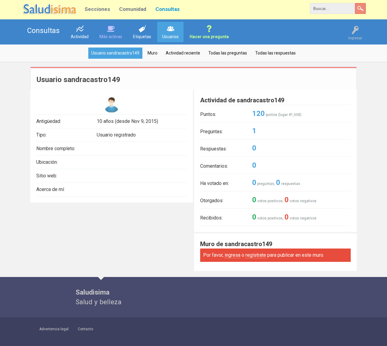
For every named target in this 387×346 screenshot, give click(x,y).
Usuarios (170, 36)
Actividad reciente (183, 53)
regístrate (256, 255)
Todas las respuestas (275, 53)
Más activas (110, 36)
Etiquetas (142, 36)
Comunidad (132, 9)
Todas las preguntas (227, 53)
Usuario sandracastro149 (115, 53)
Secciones (97, 9)
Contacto (85, 329)
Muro (153, 53)
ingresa (232, 255)
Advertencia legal (54, 329)
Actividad (80, 36)
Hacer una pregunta (209, 36)
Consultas (167, 9)
